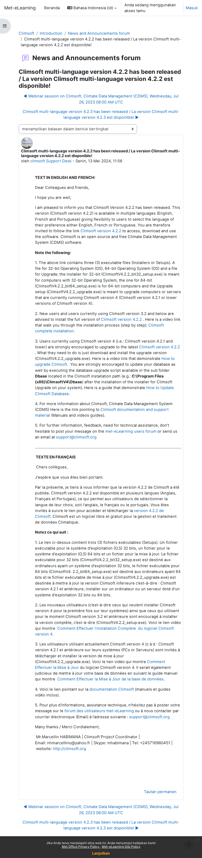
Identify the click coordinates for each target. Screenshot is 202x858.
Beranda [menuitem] (52, 8)
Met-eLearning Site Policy (121, 847)
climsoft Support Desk (51, 161)
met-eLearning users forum (130, 431)
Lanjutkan (101, 853)
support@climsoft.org (76, 437)
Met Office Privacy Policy (81, 847)
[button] (92, 8)
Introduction (51, 33)
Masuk (192, 8)
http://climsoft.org (69, 748)
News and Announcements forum (99, 33)
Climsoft (26, 33)
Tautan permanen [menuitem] (160, 791)
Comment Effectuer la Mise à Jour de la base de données (110, 679)
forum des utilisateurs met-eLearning (99, 711)
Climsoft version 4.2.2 (100, 231)
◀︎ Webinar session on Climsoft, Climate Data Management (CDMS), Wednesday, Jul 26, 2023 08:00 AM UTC (101, 99)
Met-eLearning (20, 8)
